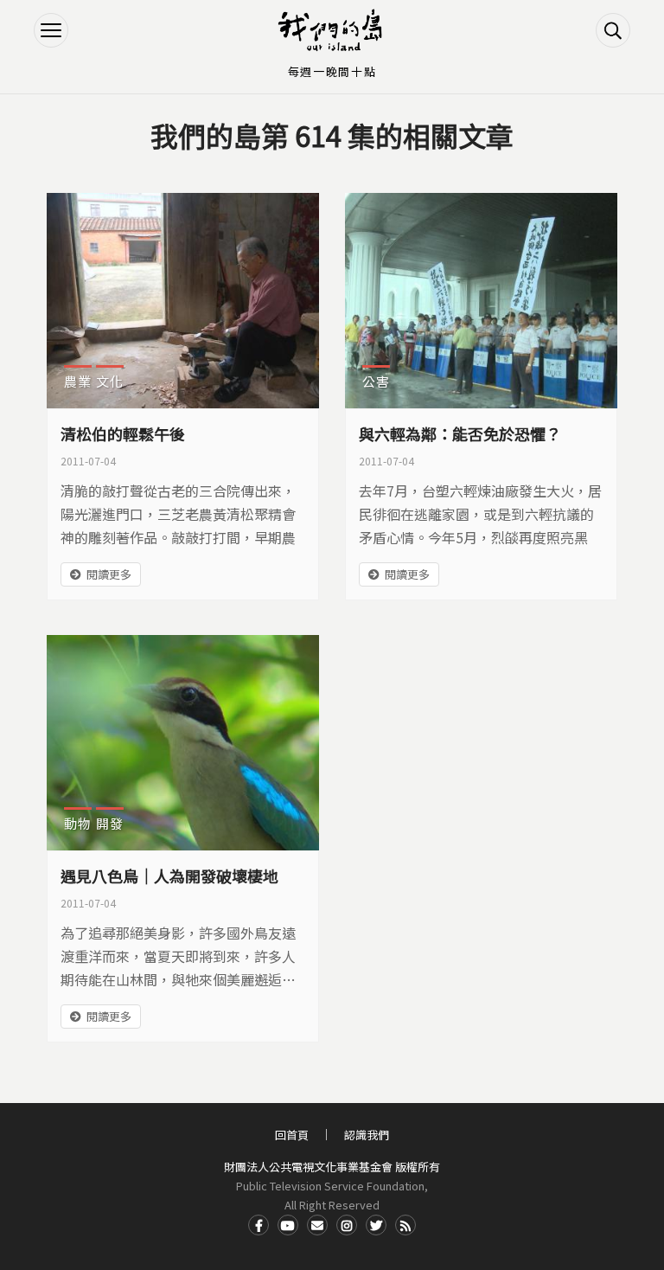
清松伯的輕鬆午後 (123, 433)
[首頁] (332, 30)
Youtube (288, 1225)
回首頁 (292, 1134)
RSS (405, 1225)
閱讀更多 (108, 574)
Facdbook (258, 1225)
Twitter (376, 1225)
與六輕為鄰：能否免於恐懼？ (460, 433)
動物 (78, 823)
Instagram (346, 1225)
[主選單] (51, 30)
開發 (110, 823)
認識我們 (366, 1134)
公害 (376, 381)
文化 (110, 381)
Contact (317, 1225)
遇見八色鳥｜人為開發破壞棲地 (169, 875)
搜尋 (613, 30)
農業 (78, 381)
